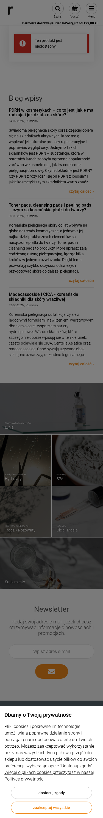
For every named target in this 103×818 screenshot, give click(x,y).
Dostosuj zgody (51, 793)
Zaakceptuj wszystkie (51, 807)
